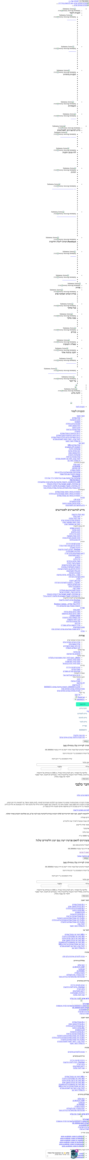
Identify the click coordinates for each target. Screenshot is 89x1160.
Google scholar (75, 615)
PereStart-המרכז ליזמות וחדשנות (69, 600)
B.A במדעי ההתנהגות (77, 914)
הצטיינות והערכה (74, 573)
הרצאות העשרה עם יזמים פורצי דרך (68, 606)
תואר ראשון (81, 416)
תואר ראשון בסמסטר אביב (71, 522)
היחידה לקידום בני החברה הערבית (69, 569)
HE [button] (88, 711)
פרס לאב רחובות (74, 580)
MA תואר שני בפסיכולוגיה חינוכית (73, 936)
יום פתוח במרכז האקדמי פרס (70, 520)
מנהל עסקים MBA (74, 445)
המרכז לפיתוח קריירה (73, 543)
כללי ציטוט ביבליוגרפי (73, 621)
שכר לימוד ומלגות (74, 518)
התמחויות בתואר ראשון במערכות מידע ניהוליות (64, 493)
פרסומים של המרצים (73, 654)
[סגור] (86, 741)
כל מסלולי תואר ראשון (73, 441)
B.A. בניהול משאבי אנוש (76, 906)
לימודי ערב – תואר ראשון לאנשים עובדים (66, 439)
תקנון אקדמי (76, 530)
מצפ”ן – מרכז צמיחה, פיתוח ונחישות (68, 575)
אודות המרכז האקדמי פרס (71, 642)
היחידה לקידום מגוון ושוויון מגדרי (69, 545)
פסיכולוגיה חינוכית (74, 455)
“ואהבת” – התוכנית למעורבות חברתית (67, 582)
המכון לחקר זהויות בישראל (71, 663)
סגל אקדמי (76, 652)
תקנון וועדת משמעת (73, 536)
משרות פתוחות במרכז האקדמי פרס (73, 689)
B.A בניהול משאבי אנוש (77, 1024)
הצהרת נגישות (75, 681)
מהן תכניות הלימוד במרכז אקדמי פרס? (72, 737)
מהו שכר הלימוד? (79, 735)
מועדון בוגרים (76, 669)
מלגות (78, 578)
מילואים (77, 557)
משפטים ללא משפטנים (72, 447)
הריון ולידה (76, 559)
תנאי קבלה (76, 516)
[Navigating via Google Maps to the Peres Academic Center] (80, 1157)
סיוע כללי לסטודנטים (73, 571)
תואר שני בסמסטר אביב (72, 524)
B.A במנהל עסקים (78, 904)
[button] (82, 704)
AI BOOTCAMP (79, 967)
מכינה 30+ (76, 499)
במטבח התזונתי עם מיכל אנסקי (70, 474)
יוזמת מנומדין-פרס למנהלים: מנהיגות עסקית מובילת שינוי (61, 488)
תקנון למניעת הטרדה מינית (71, 538)
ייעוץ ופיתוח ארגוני (74, 451)
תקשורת (77, 431)
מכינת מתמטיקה (74, 501)
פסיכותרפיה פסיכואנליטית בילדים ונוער (67, 472)
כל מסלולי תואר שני (73, 460)
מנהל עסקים (76, 418)
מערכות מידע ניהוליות (73, 423)
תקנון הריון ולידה (74, 534)
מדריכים (77, 623)
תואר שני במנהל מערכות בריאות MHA (72, 944)
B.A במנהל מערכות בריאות (75, 916)
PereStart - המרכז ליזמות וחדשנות (69, 549)
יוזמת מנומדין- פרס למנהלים (76, 975)
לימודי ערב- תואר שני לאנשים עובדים (68, 458)
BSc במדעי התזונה (78, 910)
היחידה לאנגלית (75, 547)
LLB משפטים (80, 912)
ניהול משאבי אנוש (74, 425)
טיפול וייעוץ (76, 588)
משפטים (77, 422)
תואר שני (82, 443)
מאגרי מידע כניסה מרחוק (72, 612)
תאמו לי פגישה (84, 852)
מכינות (82, 497)
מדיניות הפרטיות (83, 1011)
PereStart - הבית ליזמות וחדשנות (74, 1062)
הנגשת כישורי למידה (73, 563)
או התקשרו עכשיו (83, 856)
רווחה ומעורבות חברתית (77, 577)
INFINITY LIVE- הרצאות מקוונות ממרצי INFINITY (62, 687)
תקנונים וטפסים (75, 528)
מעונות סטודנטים (79, 627)
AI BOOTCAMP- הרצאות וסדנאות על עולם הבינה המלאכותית (59, 482)
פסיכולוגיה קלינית (74, 449)
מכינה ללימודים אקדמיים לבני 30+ (73, 956)
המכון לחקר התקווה (73, 659)
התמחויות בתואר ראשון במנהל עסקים (67, 492)
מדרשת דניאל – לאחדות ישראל (69, 592)
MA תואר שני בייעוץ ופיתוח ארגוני (73, 938)
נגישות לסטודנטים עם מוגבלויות (69, 590)
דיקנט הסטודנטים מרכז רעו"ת (75, 553)
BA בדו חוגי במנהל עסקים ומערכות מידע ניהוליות (68, 920)
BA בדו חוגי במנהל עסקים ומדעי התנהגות (71, 918)
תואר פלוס (76, 464)
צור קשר (77, 694)
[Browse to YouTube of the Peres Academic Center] (72, 1140)
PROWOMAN (75, 480)
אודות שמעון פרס (74, 644)
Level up (82, 969)
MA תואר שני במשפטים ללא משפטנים (72, 942)
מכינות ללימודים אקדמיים (76, 1052)
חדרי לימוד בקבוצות (73, 619)
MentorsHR (76, 476)
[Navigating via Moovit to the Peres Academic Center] (81, 1155)
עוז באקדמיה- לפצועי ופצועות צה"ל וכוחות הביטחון (63, 484)
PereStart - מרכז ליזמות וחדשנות (74, 987)
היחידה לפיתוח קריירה (77, 1060)
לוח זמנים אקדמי (74, 540)
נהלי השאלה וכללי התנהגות (71, 617)
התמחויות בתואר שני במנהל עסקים (68, 495)
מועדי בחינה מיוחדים (73, 561)
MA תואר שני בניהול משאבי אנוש (73, 940)
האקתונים (77, 602)
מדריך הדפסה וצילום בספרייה (70, 625)
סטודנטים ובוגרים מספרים (71, 671)
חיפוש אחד (76, 610)
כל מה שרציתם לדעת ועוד (71, 675)
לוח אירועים (81, 683)
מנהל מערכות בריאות (73, 429)
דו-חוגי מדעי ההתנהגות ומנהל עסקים (68, 435)
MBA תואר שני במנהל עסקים (75, 934)
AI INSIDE (76, 466)
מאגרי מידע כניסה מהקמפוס (71, 613)
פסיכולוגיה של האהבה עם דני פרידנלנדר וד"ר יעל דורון (62, 478)
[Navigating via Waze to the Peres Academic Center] (82, 1153)
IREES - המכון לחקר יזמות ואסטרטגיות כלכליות (64, 658)
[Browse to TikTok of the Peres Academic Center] (73, 1146)
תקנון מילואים (75, 532)
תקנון (78, 679)
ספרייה (82, 608)
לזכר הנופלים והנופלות (73, 648)
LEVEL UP (76, 468)
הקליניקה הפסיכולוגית (73, 551)
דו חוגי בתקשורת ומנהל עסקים (70, 433)
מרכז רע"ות (81, 989)
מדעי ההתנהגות (75, 420)
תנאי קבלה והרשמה (78, 514)
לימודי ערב (81, 924)
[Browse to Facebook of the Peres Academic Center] (72, 1142)
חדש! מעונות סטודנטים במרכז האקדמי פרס (66, 629)
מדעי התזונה (76, 427)
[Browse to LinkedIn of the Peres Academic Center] (73, 1136)
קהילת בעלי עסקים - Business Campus (67, 604)
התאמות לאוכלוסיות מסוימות (70, 567)
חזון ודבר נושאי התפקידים (71, 646)
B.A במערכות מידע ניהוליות (75, 908)
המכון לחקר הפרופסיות (72, 661)
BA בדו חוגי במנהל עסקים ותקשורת (73, 922)
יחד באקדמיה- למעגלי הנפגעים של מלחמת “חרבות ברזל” (61, 486)
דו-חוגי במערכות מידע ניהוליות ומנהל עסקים (65, 437)
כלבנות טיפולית (75, 470)
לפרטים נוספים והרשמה (81, 810)
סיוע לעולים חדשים (74, 584)
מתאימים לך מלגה (74, 586)
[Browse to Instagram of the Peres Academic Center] (72, 1144)
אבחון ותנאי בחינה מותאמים (71, 565)
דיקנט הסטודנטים (74, 555)
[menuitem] (42, 455)
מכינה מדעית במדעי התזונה (71, 503)
